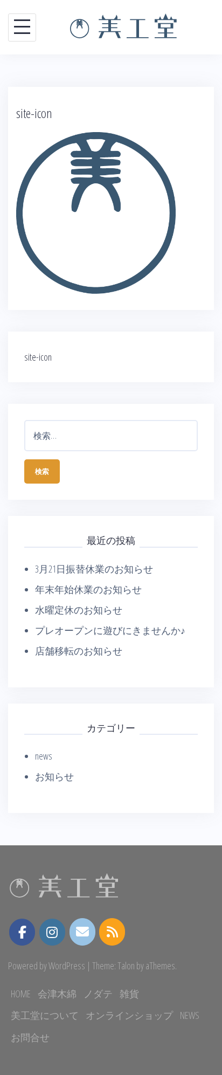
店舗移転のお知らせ (78, 650)
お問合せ (30, 1037)
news (43, 755)
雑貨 (129, 993)
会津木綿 (57, 993)
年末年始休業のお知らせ (88, 589)
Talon (126, 965)
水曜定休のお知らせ (78, 609)
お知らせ (54, 776)
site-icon (38, 356)
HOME (21, 993)
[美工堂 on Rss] (112, 932)
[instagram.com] (52, 932)
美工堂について (45, 1015)
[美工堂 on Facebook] (22, 932)
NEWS (189, 1015)
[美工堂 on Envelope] (82, 932)
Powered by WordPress (46, 965)
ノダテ (98, 993)
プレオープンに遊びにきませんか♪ (110, 630)
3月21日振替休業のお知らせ (94, 568)
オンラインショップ (129, 1015)
